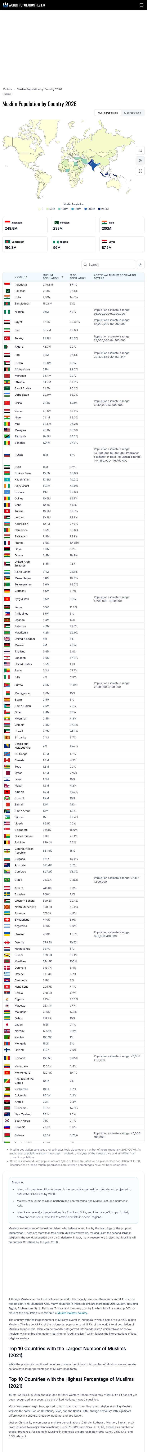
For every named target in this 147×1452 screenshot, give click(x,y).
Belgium (20, 842)
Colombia (20, 1095)
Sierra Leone (22, 571)
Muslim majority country (72, 1312)
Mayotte (20, 1005)
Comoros (20, 871)
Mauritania (21, 632)
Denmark (20, 967)
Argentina (21, 925)
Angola (19, 1101)
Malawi (19, 645)
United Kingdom (25, 638)
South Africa (22, 810)
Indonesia (17, 222)
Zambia (19, 1037)
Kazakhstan (22, 479)
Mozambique (23, 578)
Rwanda (20, 913)
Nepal (18, 785)
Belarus (19, 1135)
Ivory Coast (22, 485)
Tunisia (19, 511)
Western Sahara (25, 900)
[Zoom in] (140, 150)
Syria (18, 466)
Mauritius (20, 1011)
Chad (18, 504)
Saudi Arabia (23, 388)
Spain (18, 699)
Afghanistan (22, 369)
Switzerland (22, 919)
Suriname (20, 1108)
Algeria (19, 346)
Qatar (18, 772)
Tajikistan (20, 536)
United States (23, 664)
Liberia (19, 823)
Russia (19, 454)
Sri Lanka (20, 737)
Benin (18, 670)
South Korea (22, 1120)
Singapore (21, 829)
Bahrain (19, 804)
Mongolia (20, 1043)
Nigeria (64, 241)
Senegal (20, 442)
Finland (19, 1049)
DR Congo (21, 753)
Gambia (19, 724)
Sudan (19, 363)
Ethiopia (20, 382)
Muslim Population (108, 112)
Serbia (19, 992)
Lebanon (20, 657)
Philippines (21, 613)
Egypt (112, 241)
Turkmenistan (23, 584)
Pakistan (64, 222)
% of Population (132, 112)
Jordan (19, 517)
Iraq (17, 354)
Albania (19, 791)
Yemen (19, 411)
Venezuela (21, 1066)
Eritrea (19, 685)
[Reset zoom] (140, 171)
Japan (19, 1024)
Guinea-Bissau (24, 836)
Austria (19, 888)
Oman (18, 712)
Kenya (18, 607)
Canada (19, 760)
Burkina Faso (23, 473)
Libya (18, 549)
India (111, 222)
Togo (18, 766)
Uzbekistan (22, 394)
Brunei (19, 955)
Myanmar (21, 718)
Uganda (20, 619)
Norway (19, 1030)
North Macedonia (26, 907)
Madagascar (23, 693)
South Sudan (23, 705)
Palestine (20, 626)
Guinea (19, 498)
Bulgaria (20, 858)
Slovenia (20, 1127)
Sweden (20, 894)
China (18, 402)
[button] (141, 5)
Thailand (20, 651)
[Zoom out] (140, 160)
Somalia (19, 492)
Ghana (19, 555)
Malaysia (20, 430)
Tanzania (20, 436)
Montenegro (22, 1072)
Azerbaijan (21, 523)
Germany (20, 590)
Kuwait (19, 731)
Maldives (20, 961)
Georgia (19, 942)
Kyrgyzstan (22, 599)
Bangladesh (18, 241)
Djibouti (19, 817)
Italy (17, 676)
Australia (20, 865)
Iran (17, 330)
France (19, 542)
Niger (18, 417)
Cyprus (19, 999)
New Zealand (23, 1114)
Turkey (19, 338)
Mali (17, 423)
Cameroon (21, 530)
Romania (20, 1058)
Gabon (19, 1018)
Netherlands (22, 948)
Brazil (18, 879)
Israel (18, 779)
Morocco (20, 375)
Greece (19, 974)
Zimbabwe (21, 1089)
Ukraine (19, 934)
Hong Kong (22, 986)
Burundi (19, 798)
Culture (7, 89)
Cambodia (21, 980)
